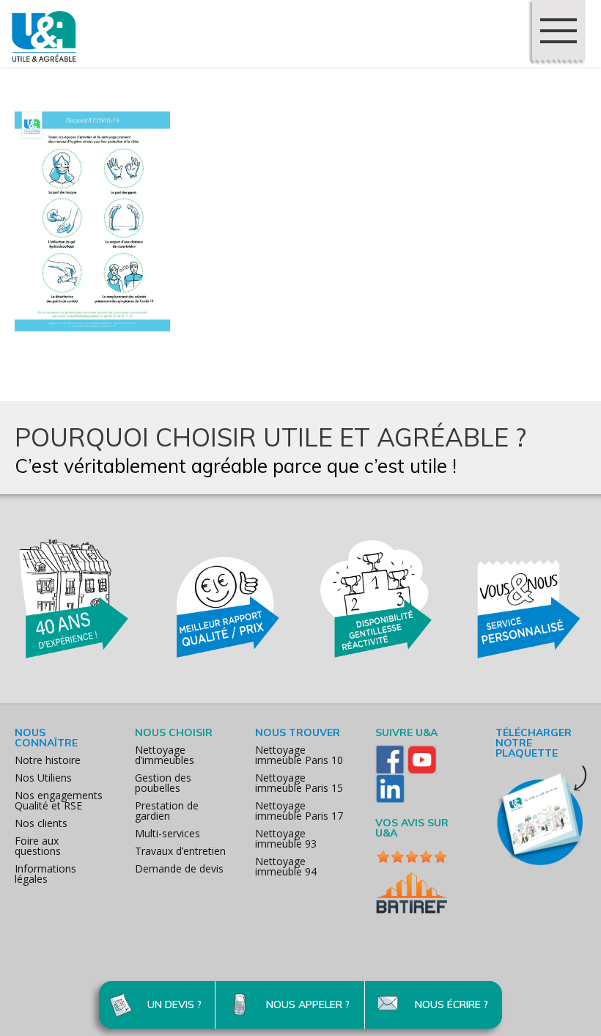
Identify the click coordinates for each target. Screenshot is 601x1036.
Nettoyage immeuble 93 (286, 838)
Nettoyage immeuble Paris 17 (299, 810)
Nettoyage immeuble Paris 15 (299, 783)
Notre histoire (48, 760)
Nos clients (41, 823)
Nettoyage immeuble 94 (286, 866)
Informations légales (45, 874)
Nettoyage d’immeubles (164, 755)
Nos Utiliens (43, 778)
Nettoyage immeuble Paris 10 (299, 755)
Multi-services (167, 833)
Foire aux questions (38, 846)
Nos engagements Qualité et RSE (59, 800)
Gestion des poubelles (163, 783)
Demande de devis (179, 868)
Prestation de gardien (167, 810)
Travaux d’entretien (180, 851)
